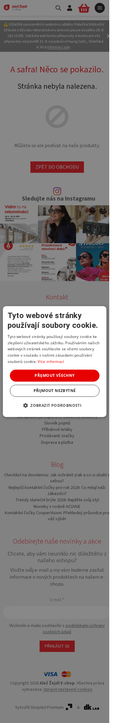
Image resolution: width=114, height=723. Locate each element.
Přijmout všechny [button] (54, 375)
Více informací (51, 361)
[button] (54, 405)
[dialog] (55, 361)
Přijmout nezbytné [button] (55, 390)
